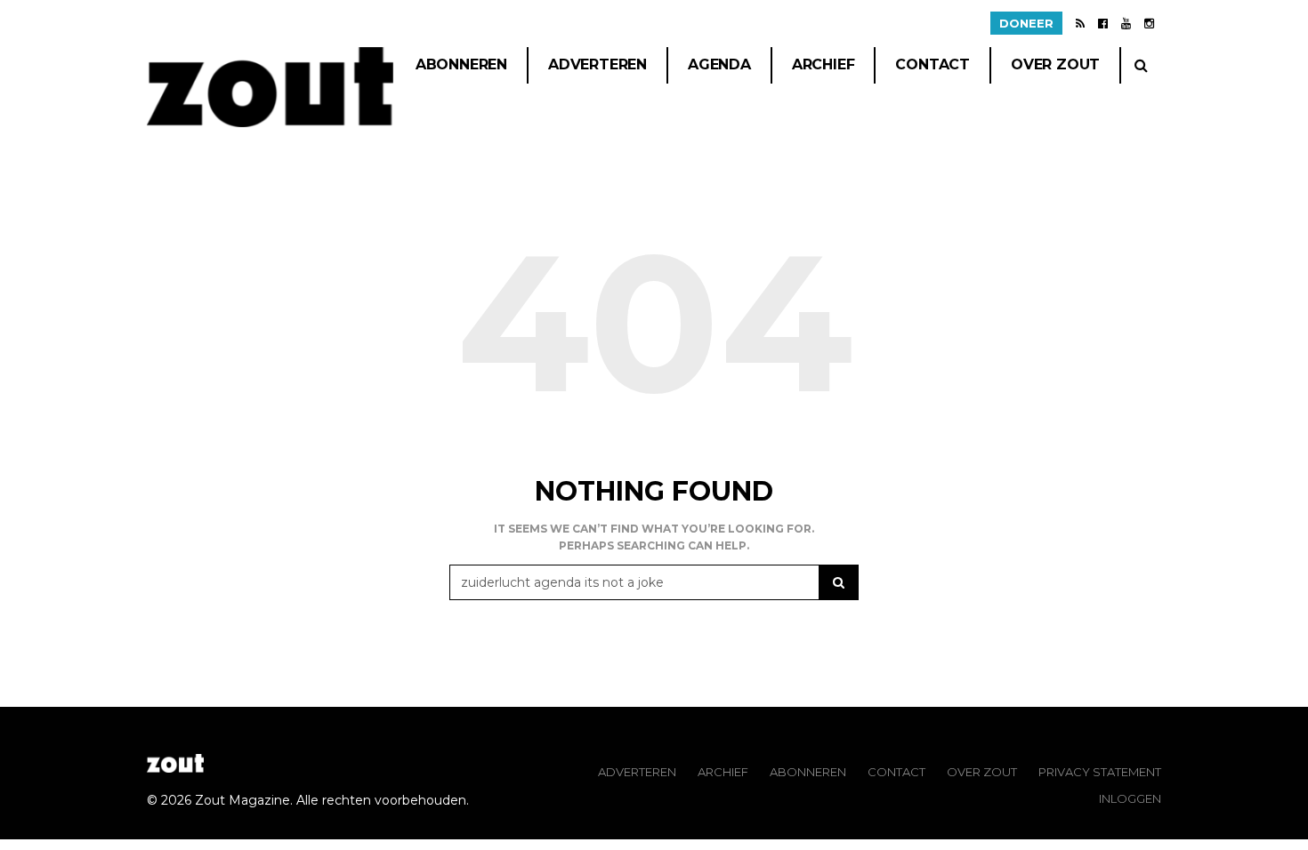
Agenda (719, 64)
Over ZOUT (982, 772)
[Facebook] (1103, 23)
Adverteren (597, 64)
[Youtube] (1126, 23)
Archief (823, 64)
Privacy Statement (1099, 772)
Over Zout (1055, 64)
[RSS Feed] (1080, 23)
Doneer (1026, 23)
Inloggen (1130, 798)
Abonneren (461, 64)
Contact (932, 64)
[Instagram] (1149, 23)
